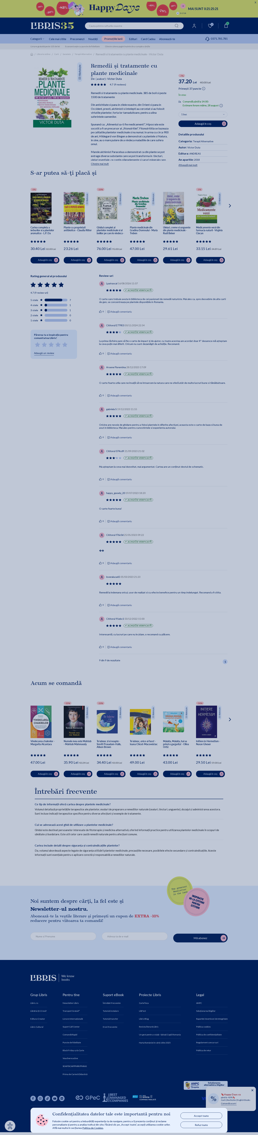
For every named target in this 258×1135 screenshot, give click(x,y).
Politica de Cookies (92, 1127)
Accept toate (201, 1115)
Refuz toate (201, 1124)
